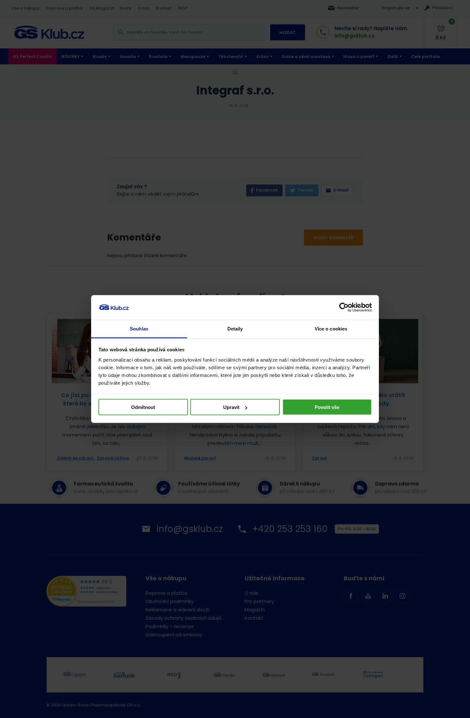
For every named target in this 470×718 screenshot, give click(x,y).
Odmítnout (143, 407)
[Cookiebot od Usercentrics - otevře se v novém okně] (344, 307)
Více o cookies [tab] (331, 328)
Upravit (231, 407)
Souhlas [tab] (139, 328)
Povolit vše (327, 407)
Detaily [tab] (235, 328)
